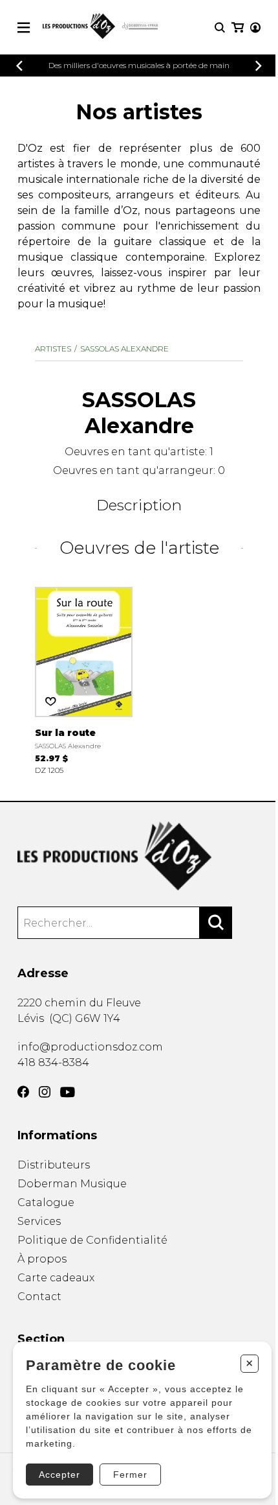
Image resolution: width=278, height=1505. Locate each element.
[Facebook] (23, 1092)
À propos (42, 1259)
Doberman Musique (72, 1184)
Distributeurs (53, 1165)
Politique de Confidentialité (92, 1240)
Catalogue (45, 1202)
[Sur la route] (84, 680)
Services (39, 1221)
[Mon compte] (255, 27)
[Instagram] (44, 1092)
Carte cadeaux (55, 1278)
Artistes (53, 348)
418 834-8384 (53, 1062)
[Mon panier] (237, 27)
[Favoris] (50, 701)
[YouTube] (67, 1092)
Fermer (130, 1474)
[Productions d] (139, 856)
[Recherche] (220, 27)
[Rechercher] (216, 923)
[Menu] (23, 27)
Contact (39, 1296)
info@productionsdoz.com (90, 1047)
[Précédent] (19, 66)
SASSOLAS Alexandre (124, 348)
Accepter (59, 1474)
